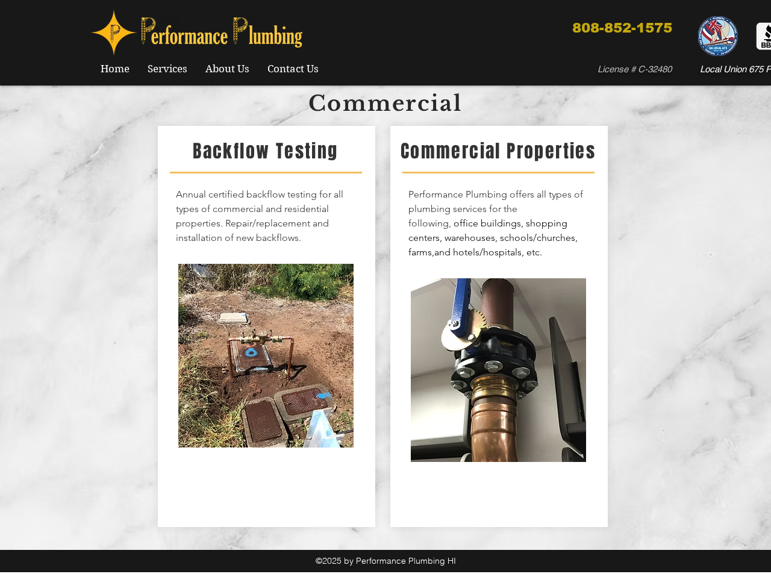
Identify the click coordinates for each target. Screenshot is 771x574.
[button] (266, 356)
